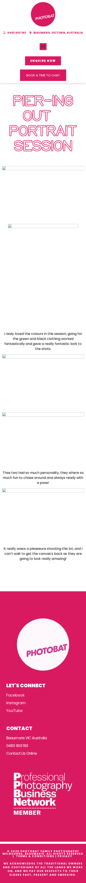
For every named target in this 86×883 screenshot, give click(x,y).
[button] (43, 46)
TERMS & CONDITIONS (35, 856)
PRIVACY (65, 856)
